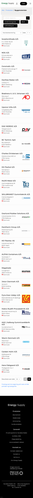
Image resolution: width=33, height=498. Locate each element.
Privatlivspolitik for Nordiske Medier (16, 433)
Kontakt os (16, 454)
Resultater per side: (8, 379)
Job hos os (16, 457)
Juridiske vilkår (16, 436)
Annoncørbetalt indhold (16, 442)
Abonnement (16, 415)
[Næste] (29, 379)
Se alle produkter (17, 424)
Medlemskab (16, 418)
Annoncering (16, 421)
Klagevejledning (16, 439)
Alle (3, 10)
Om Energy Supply (16, 460)
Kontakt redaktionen (16, 451)
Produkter (9, 10)
